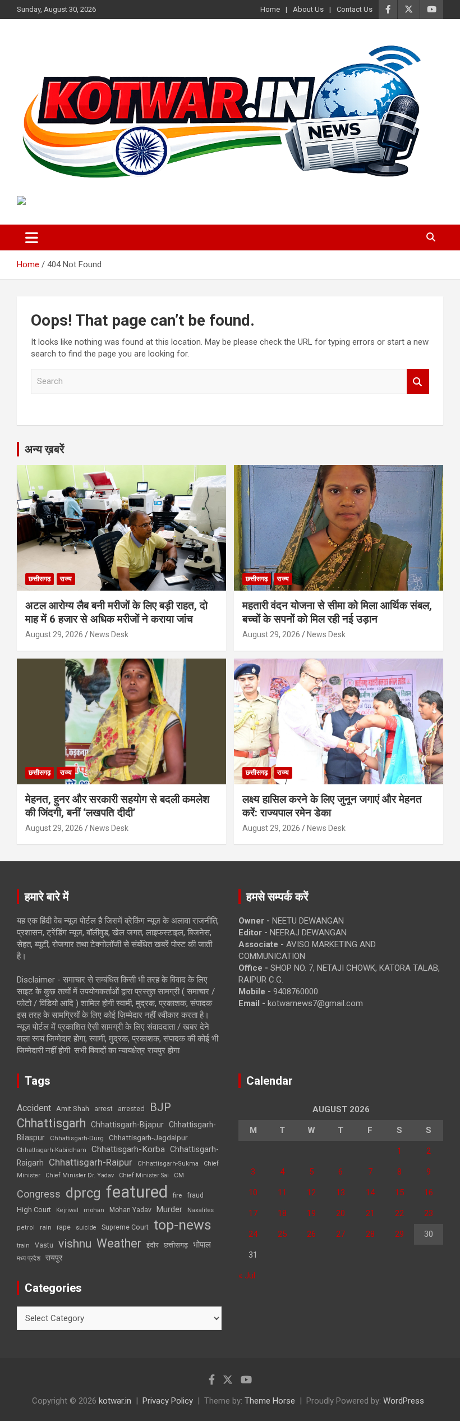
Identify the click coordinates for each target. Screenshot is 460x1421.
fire (177, 1195)
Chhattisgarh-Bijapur (127, 1124)
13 (340, 1192)
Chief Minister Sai (144, 1175)
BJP (160, 1107)
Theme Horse (270, 1401)
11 (282, 1192)
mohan (94, 1210)
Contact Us (354, 9)
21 (370, 1213)
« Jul (246, 1276)
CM (179, 1175)
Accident (34, 1108)
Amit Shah (72, 1108)
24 (253, 1234)
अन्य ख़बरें (45, 449)
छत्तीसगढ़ (176, 1245)
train (23, 1245)
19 (311, 1213)
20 (340, 1213)
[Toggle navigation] (32, 237)
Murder (169, 1209)
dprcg (83, 1193)
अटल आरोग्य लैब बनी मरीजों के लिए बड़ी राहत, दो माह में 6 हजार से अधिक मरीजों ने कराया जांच (116, 612)
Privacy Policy (167, 1401)
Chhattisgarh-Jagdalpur (148, 1137)
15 (399, 1192)
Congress (39, 1194)
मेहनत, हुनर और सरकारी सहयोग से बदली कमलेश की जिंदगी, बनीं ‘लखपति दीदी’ (117, 806)
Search (418, 381)
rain (46, 1227)
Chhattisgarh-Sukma (168, 1163)
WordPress (403, 1401)
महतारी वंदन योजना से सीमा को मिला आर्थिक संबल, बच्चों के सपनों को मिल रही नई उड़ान (337, 612)
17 (253, 1213)
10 (253, 1192)
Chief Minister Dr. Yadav (79, 1175)
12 (311, 1192)
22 (399, 1213)
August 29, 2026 (54, 634)
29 (399, 1234)
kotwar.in (115, 1401)
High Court (34, 1209)
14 (370, 1192)
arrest (103, 1109)
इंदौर (152, 1245)
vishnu (74, 1243)
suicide (86, 1227)
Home (270, 9)
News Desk (109, 634)
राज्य (66, 579)
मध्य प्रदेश (28, 1258)
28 (370, 1234)
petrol (26, 1227)
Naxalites (200, 1210)
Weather (118, 1243)
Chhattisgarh (51, 1123)
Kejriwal (67, 1210)
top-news (182, 1225)
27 (340, 1234)
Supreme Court (125, 1227)
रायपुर (53, 1257)
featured (137, 1191)
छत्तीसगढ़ (39, 579)
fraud (195, 1195)
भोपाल (202, 1245)
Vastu (44, 1245)
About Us (308, 9)
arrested (131, 1108)
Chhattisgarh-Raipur (90, 1162)
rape (64, 1227)
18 (282, 1213)
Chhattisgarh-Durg (77, 1138)
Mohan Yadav (130, 1210)
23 (428, 1213)
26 (311, 1234)
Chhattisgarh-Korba (128, 1149)
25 (282, 1234)
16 (428, 1192)
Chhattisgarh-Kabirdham (51, 1150)
